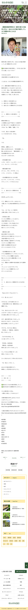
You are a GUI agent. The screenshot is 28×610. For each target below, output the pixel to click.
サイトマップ (21, 598)
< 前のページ (5, 458)
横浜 (2, 452)
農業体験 (9, 537)
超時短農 (19, 537)
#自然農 (8, 470)
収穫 (23, 540)
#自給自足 (14, 470)
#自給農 (20, 470)
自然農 (16, 540)
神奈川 (4, 537)
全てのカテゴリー (8, 481)
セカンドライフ (7, 489)
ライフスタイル (7, 491)
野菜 (20, 540)
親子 (5, 486)
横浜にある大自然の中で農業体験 (10, 451)
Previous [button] (2, 47)
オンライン (6, 494)
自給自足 (11, 540)
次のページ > (22, 458)
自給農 (14, 537)
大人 (4, 544)
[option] (14, 46)
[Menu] (25, 2)
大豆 (11, 544)
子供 (8, 544)
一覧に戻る (14, 458)
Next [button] (25, 47)
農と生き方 (5, 540)
